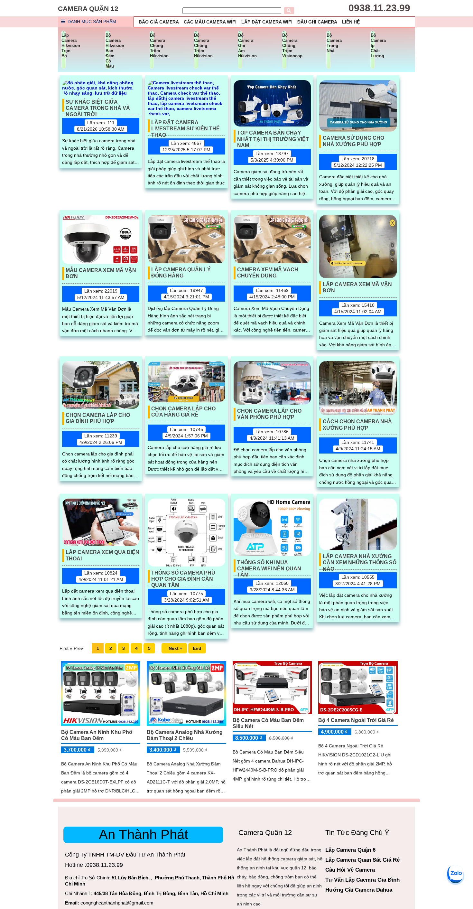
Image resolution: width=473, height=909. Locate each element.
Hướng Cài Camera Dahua (358, 890)
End (197, 648)
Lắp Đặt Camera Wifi (266, 21)
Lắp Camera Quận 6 (350, 850)
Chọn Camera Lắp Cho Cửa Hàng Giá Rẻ (183, 411)
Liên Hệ (351, 21)
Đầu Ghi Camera (317, 21)
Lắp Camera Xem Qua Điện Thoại (102, 555)
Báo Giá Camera (159, 21)
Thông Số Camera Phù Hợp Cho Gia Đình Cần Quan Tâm (183, 576)
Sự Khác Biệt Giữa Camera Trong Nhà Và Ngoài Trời (98, 105)
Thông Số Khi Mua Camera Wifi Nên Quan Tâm (269, 566)
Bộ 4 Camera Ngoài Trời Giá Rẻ (356, 720)
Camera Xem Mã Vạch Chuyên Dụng (267, 272)
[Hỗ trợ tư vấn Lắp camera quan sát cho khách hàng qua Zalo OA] (455, 874)
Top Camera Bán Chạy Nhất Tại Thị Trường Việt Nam (273, 136)
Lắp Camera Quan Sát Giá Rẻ (362, 860)
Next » (174, 648)
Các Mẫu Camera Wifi (210, 21)
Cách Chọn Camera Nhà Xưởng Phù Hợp (357, 424)
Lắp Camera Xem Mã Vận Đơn (357, 287)
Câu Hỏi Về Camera (350, 870)
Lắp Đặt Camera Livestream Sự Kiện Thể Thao (185, 126)
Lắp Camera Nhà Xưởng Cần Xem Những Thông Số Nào (359, 560)
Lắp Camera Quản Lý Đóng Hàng (181, 272)
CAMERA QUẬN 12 (88, 8)
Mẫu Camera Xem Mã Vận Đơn (101, 273)
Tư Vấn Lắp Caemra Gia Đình (362, 880)
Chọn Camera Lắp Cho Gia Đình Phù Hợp (98, 418)
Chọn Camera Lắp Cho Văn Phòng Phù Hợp (269, 414)
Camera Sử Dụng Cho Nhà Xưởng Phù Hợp (353, 141)
